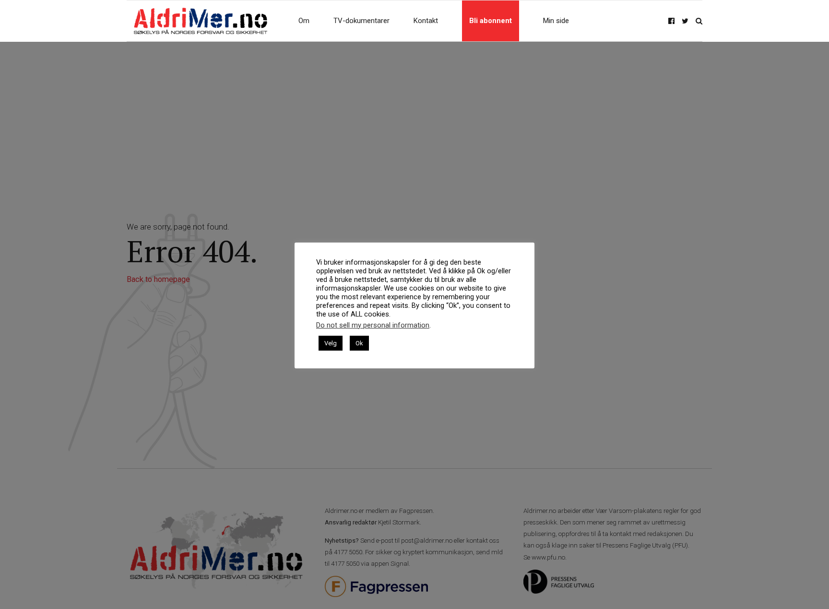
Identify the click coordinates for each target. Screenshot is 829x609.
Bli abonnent (490, 20)
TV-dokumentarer (361, 20)
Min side (556, 20)
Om (303, 20)
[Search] (699, 20)
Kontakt (426, 20)
